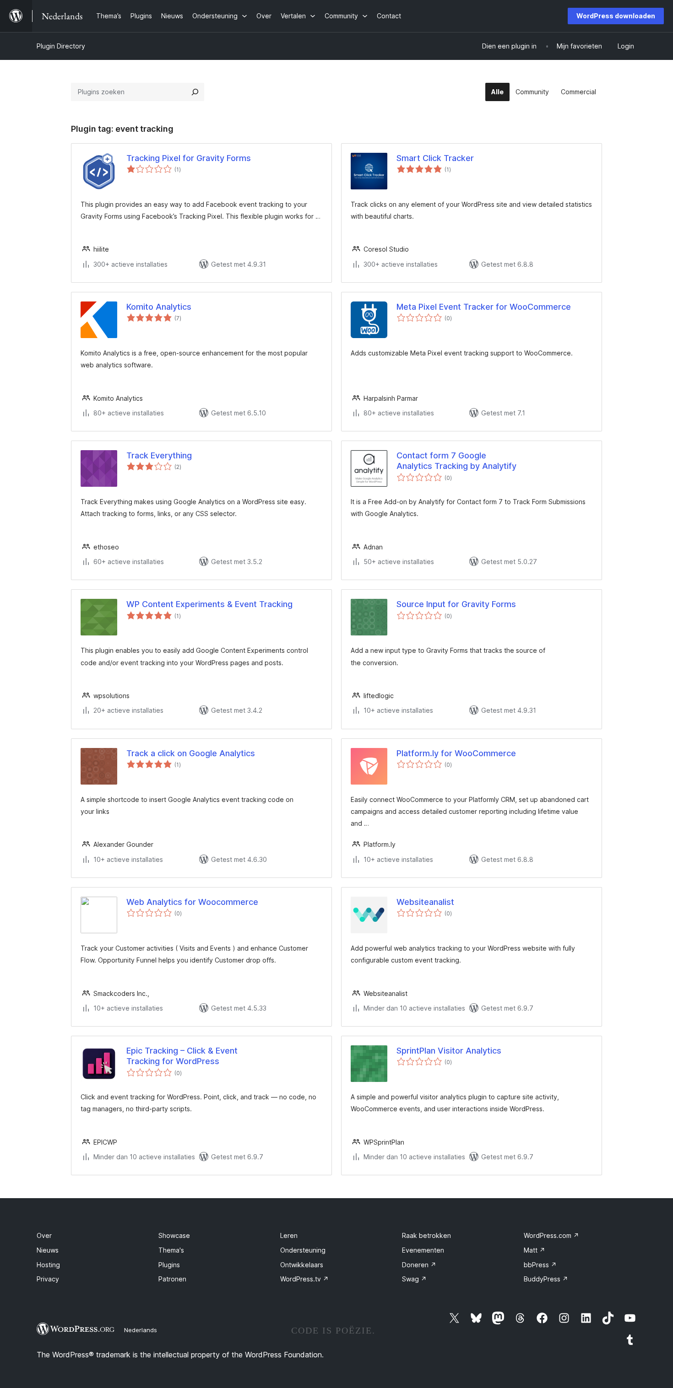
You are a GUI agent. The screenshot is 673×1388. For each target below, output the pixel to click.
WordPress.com (551, 1235)
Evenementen (423, 1250)
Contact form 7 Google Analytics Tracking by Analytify (456, 461)
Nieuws (48, 1250)
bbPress (540, 1265)
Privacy (48, 1279)
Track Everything (159, 455)
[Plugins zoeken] (195, 92)
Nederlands (140, 1330)
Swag (414, 1279)
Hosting (48, 1265)
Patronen (172, 1279)
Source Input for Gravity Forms (456, 604)
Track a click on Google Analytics (190, 753)
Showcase (174, 1235)
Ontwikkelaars (301, 1265)
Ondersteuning (303, 1250)
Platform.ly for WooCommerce (456, 753)
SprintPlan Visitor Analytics (448, 1050)
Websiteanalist (425, 902)
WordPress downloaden (615, 16)
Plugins (169, 1265)
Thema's (171, 1250)
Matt (534, 1250)
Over (44, 1235)
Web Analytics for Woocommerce (192, 902)
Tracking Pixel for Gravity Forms (188, 158)
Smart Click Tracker (435, 158)
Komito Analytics (158, 307)
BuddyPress (546, 1279)
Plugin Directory (61, 46)
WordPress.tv (304, 1279)
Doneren (419, 1265)
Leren (289, 1235)
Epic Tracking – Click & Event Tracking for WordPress (182, 1056)
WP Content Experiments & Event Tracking (209, 604)
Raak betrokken (426, 1235)
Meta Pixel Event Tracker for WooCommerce (483, 307)
